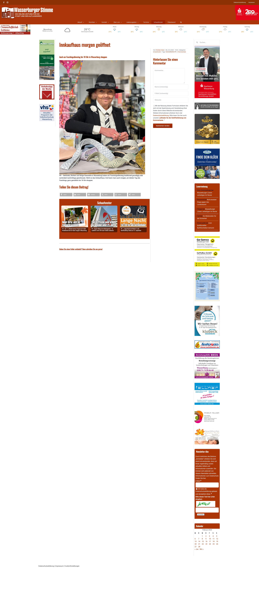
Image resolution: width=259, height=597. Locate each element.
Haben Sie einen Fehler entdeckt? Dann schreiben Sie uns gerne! (80, 249)
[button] (181, 22)
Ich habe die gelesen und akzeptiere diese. (206, 491)
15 (203, 541)
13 (195, 541)
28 (199, 547)
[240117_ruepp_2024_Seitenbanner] (207, 115)
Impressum (59, 566)
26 (217, 544)
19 (217, 541)
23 (206, 544)
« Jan (196, 549)
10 (210, 539)
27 (195, 547)
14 (199, 541)
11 (213, 539)
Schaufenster (157, 52)
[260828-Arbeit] (104, 207)
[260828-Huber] (74, 207)
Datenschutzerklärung (203, 491)
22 (203, 544)
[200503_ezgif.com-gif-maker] (207, 307)
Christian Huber (160, 50)
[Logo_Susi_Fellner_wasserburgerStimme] (207, 384)
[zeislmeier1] (207, 342)
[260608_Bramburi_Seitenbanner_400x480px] (207, 272)
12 (217, 539)
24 (210, 544)
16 (206, 541)
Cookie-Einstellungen (72, 566)
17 (210, 541)
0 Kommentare (182, 52)
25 (213, 544)
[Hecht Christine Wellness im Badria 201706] (207, 429)
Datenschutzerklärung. (161, 115)
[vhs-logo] (46, 105)
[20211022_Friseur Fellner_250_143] (207, 410)
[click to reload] (206, 504)
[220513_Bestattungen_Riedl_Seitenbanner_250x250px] (207, 354)
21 (199, 544)
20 (195, 544)
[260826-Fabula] (133, 207)
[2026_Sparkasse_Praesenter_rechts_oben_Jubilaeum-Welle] (247, 6)
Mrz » (202, 549)
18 (213, 541)
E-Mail (198, 481)
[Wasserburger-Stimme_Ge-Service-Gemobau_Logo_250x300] (207, 237)
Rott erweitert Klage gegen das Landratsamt (206, 202)
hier (204, 478)
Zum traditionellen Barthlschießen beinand (205, 225)
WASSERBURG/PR (171, 52)
